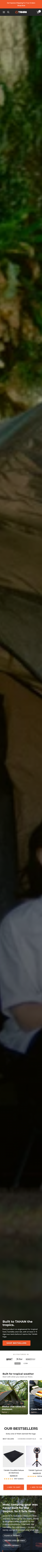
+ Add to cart (14, 1487)
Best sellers (8, 1439)
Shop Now (21, 5)
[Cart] (38, 12)
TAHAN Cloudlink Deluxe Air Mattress (14, 1471)
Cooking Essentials (27, 1439)
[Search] (8, 12)
